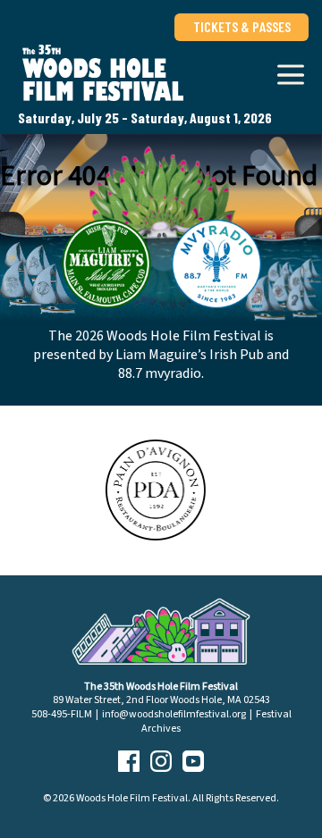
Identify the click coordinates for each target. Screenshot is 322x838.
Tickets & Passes (242, 26)
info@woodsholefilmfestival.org (174, 714)
